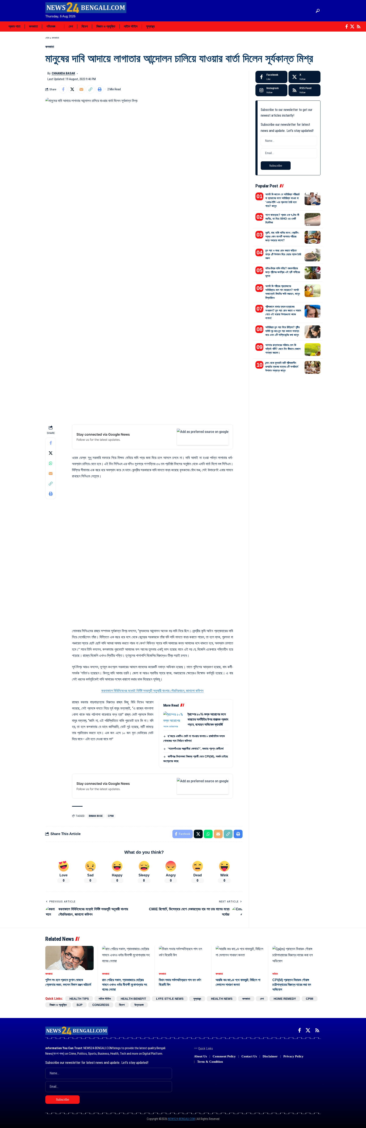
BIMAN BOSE (96, 815)
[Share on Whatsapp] (51, 463)
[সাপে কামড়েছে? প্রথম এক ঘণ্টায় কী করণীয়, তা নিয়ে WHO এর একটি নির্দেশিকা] (312, 219)
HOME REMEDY (285, 998)
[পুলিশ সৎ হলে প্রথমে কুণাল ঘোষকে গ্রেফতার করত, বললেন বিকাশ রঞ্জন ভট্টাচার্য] (69, 958)
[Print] (99, 89)
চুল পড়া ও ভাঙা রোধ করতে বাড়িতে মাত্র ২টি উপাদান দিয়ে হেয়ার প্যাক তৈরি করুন (283, 254)
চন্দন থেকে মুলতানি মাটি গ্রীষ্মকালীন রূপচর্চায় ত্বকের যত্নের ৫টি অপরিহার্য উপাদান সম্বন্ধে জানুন (281, 366)
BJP (79, 1005)
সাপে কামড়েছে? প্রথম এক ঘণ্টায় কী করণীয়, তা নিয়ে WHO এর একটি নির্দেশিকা (282, 218)
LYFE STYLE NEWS (169, 998)
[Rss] (358, 26)
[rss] (304, 90)
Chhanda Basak (63, 73)
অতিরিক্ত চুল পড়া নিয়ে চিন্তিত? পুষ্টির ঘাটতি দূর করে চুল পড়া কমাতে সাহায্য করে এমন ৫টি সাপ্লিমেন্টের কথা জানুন (282, 331)
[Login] (309, 10)
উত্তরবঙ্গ (139, 1005)
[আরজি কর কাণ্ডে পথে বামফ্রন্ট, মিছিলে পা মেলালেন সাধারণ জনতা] (240, 958)
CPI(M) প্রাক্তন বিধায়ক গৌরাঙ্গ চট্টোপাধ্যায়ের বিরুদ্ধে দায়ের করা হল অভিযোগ (291, 984)
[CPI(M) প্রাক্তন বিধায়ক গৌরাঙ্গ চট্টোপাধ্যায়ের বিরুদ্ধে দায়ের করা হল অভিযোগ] (296, 958)
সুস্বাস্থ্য (197, 998)
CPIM (111, 815)
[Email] (81, 89)
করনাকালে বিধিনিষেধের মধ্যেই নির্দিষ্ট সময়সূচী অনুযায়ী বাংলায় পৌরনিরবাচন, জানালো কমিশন (152, 691)
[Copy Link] (90, 89)
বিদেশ (122, 1005)
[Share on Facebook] (63, 89)
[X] (352, 26)
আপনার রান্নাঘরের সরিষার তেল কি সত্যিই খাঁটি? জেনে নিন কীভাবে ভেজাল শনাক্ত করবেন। (283, 348)
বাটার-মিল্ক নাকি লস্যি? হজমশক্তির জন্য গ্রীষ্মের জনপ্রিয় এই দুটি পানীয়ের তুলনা (282, 272)
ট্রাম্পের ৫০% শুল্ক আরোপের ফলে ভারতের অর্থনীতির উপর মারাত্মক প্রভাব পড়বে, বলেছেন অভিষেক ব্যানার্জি (208, 719)
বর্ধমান (275, 973)
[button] (318, 11)
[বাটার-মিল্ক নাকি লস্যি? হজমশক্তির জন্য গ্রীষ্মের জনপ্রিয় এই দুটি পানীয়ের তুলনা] (312, 272)
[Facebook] (346, 26)
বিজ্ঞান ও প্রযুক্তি (58, 1005)
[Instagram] (271, 90)
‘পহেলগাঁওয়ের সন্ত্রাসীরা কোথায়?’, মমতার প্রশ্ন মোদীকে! (196, 748)
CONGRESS (100, 1005)
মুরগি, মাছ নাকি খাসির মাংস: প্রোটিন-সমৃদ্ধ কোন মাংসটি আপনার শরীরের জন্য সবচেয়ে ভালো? (282, 236)
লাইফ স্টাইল (105, 998)
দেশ (262, 998)
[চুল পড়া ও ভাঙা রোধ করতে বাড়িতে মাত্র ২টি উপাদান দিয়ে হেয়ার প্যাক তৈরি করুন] (312, 255)
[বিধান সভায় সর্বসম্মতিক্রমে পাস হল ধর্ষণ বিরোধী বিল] (183, 958)
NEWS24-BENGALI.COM (181, 1119)
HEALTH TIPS (79, 998)
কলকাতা (55, 37)
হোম (47, 37)
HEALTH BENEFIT (133, 998)
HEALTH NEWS (221, 998)
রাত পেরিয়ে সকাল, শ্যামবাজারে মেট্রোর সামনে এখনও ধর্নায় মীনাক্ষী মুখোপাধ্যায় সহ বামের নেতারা (124, 984)
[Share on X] (72, 89)
